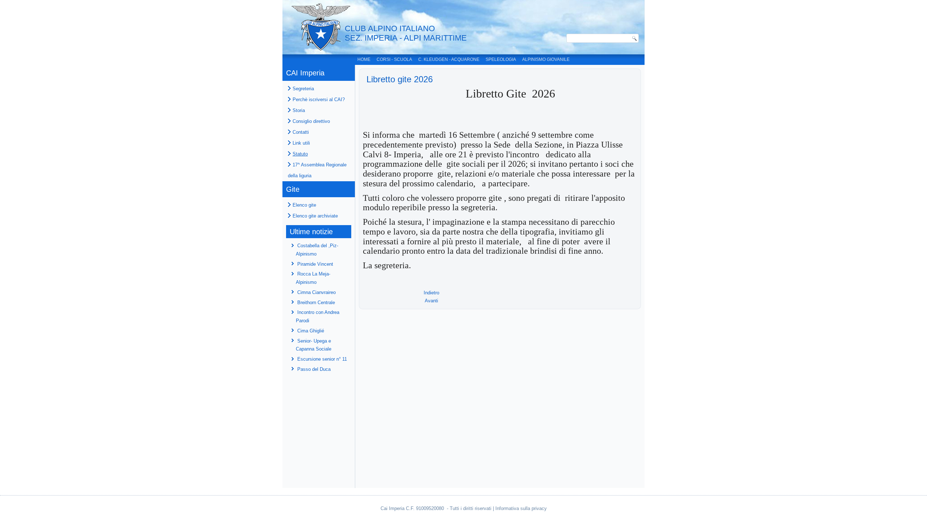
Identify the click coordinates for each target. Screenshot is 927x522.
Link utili (301, 143)
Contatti (301, 132)
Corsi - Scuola (394, 59)
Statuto (300, 154)
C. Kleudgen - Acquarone (448, 59)
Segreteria (303, 88)
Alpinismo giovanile (546, 59)
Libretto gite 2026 (399, 79)
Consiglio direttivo (311, 121)
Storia (299, 110)
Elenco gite (304, 205)
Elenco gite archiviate (315, 216)
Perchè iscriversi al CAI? (319, 99)
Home (363, 59)
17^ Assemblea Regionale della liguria (317, 170)
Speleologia (501, 59)
